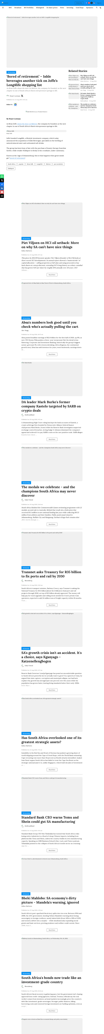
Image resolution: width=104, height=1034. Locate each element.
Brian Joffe (30, 164)
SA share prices (52, 8)
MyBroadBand (29, 415)
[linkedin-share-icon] (2, 189)
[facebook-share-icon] (2, 185)
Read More (52, 274)
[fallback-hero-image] (74, 78)
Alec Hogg (24, 330)
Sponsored (90, 8)
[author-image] (7, 96)
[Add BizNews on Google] (36, 112)
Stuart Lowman (15, 96)
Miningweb (40, 8)
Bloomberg (28, 581)
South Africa (11, 164)
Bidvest (48, 164)
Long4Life (40, 164)
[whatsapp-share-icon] (2, 177)
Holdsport (11, 168)
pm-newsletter (58, 164)
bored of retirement (17, 158)
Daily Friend (29, 500)
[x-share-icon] (2, 181)
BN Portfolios (28, 8)
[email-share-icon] (2, 193)
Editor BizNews (26, 251)
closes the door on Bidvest (27, 124)
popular (21, 164)
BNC (10, 8)
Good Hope (80, 8)
